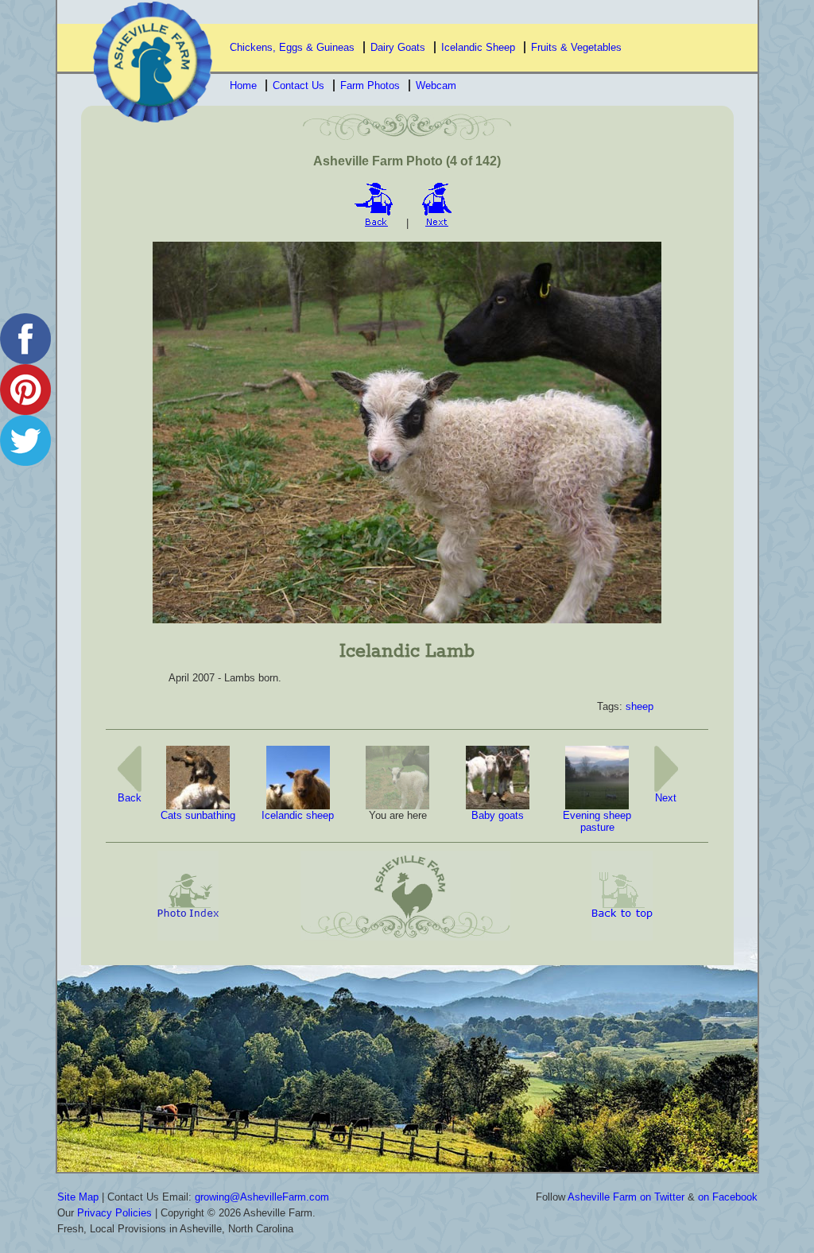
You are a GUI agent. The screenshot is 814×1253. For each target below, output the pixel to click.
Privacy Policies (114, 1213)
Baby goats (497, 815)
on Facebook (728, 1197)
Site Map (78, 1197)
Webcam (436, 85)
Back (129, 798)
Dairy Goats (397, 47)
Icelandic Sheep (478, 47)
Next (665, 798)
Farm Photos (370, 85)
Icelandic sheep (298, 815)
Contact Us (298, 85)
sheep (639, 706)
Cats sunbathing (198, 815)
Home (243, 85)
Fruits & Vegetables (576, 47)
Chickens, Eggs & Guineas (292, 47)
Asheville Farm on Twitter (626, 1197)
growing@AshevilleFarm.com (262, 1197)
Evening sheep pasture (597, 821)
